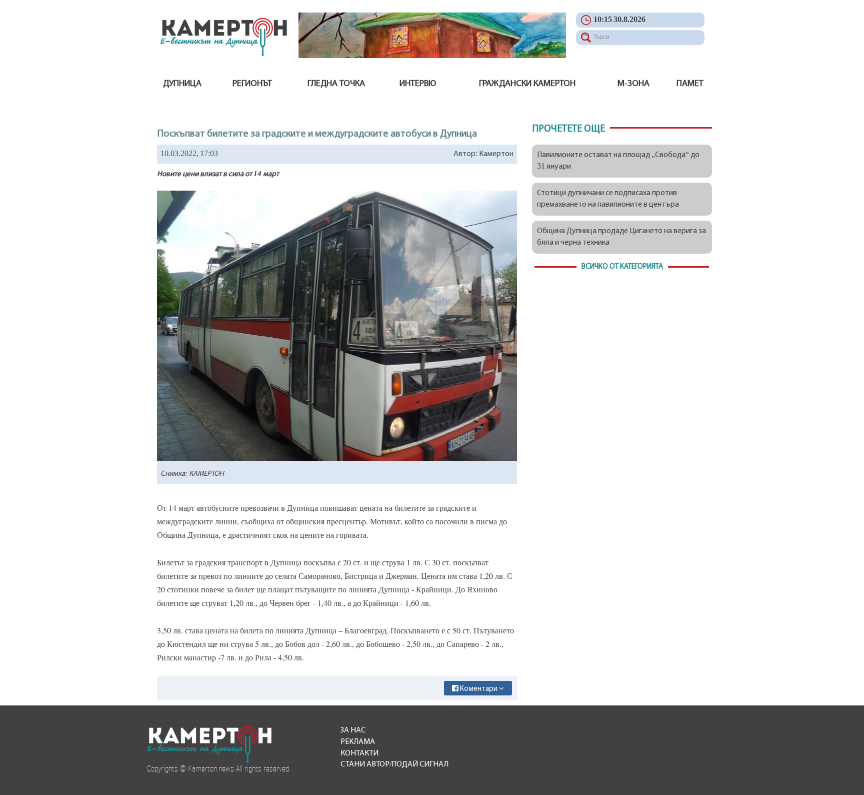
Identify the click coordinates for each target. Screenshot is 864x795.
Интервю (418, 84)
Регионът (252, 84)
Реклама (357, 742)
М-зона (634, 84)
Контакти (359, 753)
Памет (690, 84)
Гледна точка (336, 84)
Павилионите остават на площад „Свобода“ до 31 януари (618, 161)
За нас (353, 730)
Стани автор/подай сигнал (394, 764)
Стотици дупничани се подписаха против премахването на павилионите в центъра (608, 199)
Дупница (182, 84)
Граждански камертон (527, 84)
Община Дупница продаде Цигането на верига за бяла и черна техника (621, 237)
